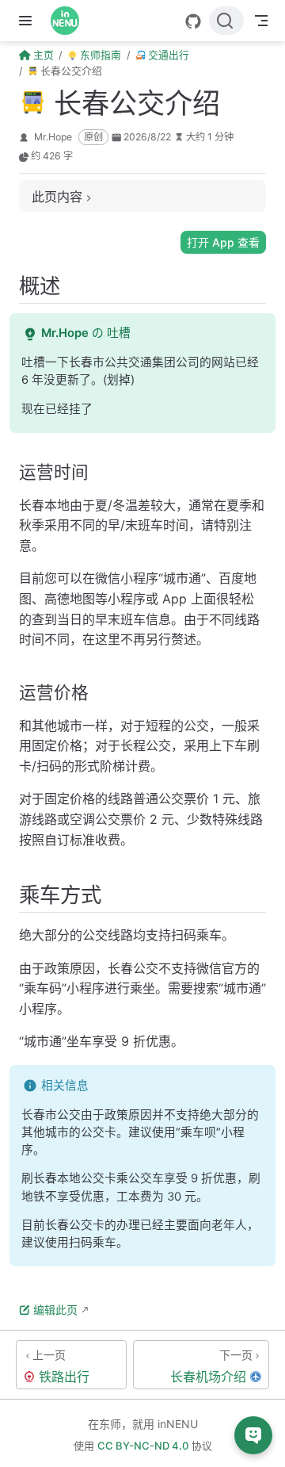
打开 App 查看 (223, 242)
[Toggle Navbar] (261, 20)
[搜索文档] (226, 20)
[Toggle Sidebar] (28, 20)
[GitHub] (193, 21)
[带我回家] (70, 20)
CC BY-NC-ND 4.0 (142, 1445)
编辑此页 (55, 1309)
